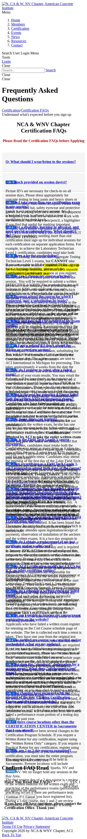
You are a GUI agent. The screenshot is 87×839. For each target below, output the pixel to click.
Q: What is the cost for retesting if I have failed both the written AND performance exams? (42, 397)
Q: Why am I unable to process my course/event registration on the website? (43, 617)
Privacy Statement (36, 827)
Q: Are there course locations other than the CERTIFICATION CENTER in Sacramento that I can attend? (41, 726)
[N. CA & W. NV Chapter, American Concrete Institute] (43, 8)
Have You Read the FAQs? (29, 781)
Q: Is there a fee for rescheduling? (32, 256)
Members (18, 24)
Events (16, 33)
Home (15, 20)
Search (51, 70)
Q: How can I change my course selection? (39, 276)
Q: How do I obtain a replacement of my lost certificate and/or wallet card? (40, 544)
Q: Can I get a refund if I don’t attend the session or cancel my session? (38, 348)
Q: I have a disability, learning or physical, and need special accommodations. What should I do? (42, 231)
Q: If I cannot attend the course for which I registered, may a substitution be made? (39, 299)
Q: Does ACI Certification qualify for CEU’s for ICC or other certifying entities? (43, 568)
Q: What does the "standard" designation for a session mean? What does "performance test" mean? (42, 668)
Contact (17, 45)
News (15, 37)
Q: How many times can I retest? (31, 419)
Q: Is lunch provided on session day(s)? (36, 182)
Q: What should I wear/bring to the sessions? (41, 162)
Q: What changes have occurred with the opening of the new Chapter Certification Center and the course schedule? (38, 697)
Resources (18, 41)
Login (6, 61)
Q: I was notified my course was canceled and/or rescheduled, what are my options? (43, 642)
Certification (20, 28)
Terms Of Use (12, 827)
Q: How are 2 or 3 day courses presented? (38, 751)
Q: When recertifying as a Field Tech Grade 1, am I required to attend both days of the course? (43, 466)
